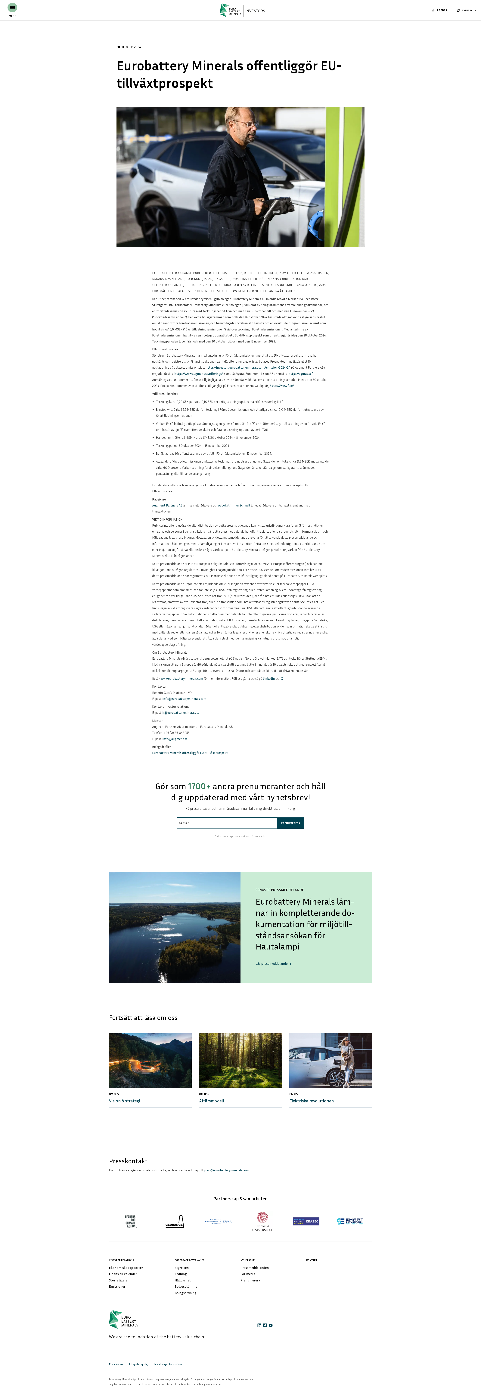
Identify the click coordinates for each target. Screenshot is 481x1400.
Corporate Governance (189, 1260)
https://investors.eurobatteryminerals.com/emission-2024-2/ (248, 367)
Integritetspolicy (139, 1364)
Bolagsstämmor (187, 1286)
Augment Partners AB (167, 505)
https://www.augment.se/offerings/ (198, 374)
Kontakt (311, 1260)
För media (247, 1274)
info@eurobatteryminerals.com (184, 699)
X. (282, 678)
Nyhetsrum (247, 1260)
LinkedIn (269, 678)
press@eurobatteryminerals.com (226, 1170)
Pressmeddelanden (254, 1267)
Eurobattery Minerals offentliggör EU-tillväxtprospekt (190, 753)
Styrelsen (182, 1267)
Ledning (181, 1274)
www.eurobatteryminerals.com (182, 678)
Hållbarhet (183, 1280)
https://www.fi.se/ (282, 386)
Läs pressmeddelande (274, 963)
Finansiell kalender (123, 1274)
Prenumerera (250, 1280)
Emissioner (117, 1286)
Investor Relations (121, 1260)
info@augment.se (175, 739)
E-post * (183, 823)
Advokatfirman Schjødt (234, 505)
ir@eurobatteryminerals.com (182, 712)
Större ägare (118, 1280)
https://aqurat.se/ (300, 374)
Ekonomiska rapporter (126, 1267)
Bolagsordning (186, 1293)
